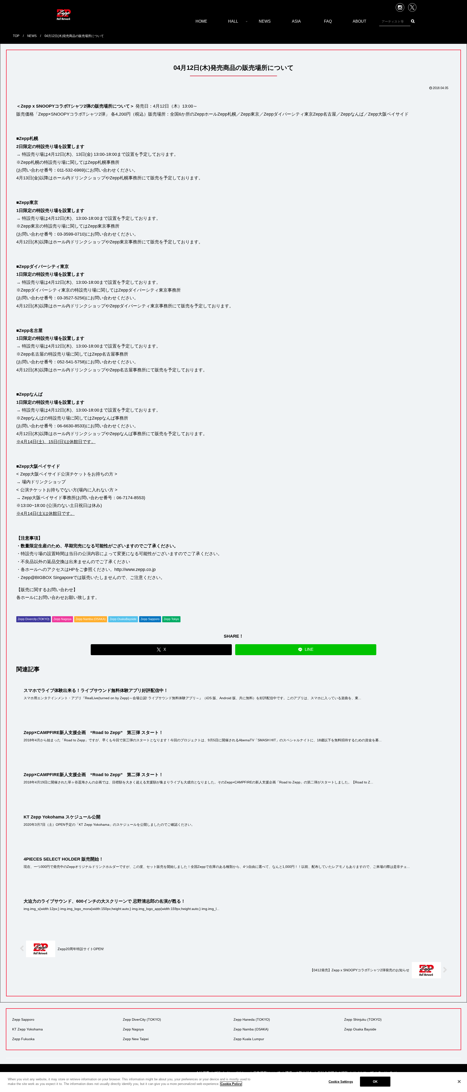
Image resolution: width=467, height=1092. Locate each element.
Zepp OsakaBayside (123, 619)
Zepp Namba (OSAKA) (91, 619)
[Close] (459, 1081)
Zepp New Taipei (136, 1039)
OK (375, 1081)
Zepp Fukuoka (23, 1039)
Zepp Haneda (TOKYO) (252, 1019)
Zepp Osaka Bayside (360, 1029)
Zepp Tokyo (171, 619)
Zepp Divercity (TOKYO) (33, 619)
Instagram (400, 7)
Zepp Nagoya (63, 619)
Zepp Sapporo (150, 619)
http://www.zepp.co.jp (135, 569)
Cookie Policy (231, 1084)
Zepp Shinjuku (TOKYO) (363, 1019)
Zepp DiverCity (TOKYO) (142, 1019)
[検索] (413, 21)
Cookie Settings (341, 1081)
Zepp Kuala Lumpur (249, 1039)
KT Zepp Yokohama (27, 1029)
